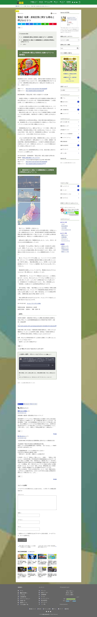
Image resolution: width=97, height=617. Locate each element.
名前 (19, 513)
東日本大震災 (34, 404)
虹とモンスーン (22, 436)
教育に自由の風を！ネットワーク (31, 157)
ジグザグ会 (64, 105)
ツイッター (64, 190)
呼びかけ (28, 6)
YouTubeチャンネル (66, 194)
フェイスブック (65, 186)
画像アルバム (64, 235)
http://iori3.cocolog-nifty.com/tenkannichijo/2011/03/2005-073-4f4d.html (36, 326)
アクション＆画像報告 (67, 133)
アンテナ (43, 596)
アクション (43, 590)
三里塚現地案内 (65, 249)
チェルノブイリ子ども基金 (34, 303)
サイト (19, 526)
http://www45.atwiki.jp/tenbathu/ (34, 90)
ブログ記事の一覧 (24, 604)
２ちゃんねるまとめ (66, 229)
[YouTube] (76, 2)
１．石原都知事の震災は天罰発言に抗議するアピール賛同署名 (36, 37)
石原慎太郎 (27, 404)
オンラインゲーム (66, 137)
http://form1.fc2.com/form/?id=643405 (36, 88)
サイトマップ (65, 113)
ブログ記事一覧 (65, 122)
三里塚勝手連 (65, 109)
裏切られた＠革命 (22, 411)
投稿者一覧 (22, 600)
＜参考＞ (23, 44)
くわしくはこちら (70, 80)
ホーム (63, 98)
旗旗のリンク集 (65, 251)
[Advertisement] (37, 391)
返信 (56, 434)
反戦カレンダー (65, 126)
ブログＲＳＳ (65, 198)
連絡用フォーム (23, 602)
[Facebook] (72, 2)
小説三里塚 (64, 228)
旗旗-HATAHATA (45, 614)
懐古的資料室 (65, 145)
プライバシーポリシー (25, 598)
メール (20, 519)
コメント (20, 494)
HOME (18, 6)
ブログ (62, 224)
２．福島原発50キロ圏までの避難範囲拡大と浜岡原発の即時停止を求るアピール (36, 40)
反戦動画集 (64, 141)
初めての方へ (65, 101)
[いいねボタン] (19, 27)
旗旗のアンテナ (65, 129)
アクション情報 (23, 6)
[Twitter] (74, 2)
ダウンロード (65, 149)
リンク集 (64, 153)
